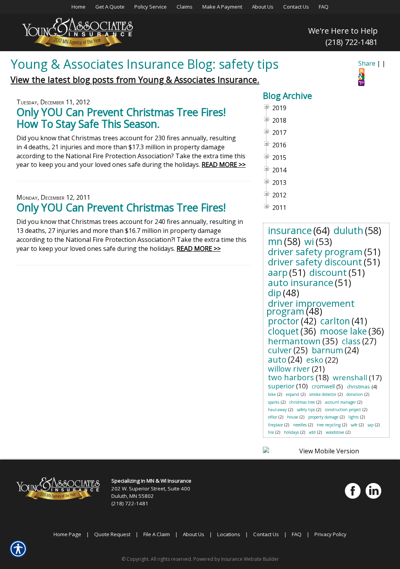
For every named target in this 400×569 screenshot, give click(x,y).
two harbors (291, 377)
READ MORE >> (224, 164)
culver (280, 350)
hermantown (294, 341)
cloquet (283, 331)
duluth (348, 230)
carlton (335, 321)
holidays (291, 432)
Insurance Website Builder (250, 559)
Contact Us (266, 534)
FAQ (297, 534)
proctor (283, 321)
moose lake (343, 331)
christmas (358, 386)
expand (292, 394)
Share (366, 63)
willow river (289, 368)
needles (300, 425)
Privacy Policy (330, 534)
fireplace (275, 425)
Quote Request (112, 534)
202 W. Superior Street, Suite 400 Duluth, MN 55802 (150, 492)
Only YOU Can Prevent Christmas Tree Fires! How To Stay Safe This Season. (121, 118)
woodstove (335, 432)
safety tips (306, 409)
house (292, 417)
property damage (323, 417)
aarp (278, 272)
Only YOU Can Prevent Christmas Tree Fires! (121, 207)
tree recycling (329, 425)
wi (309, 241)
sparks (273, 402)
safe (354, 425)
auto (277, 359)
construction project (343, 409)
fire (271, 432)
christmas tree (302, 402)
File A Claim (156, 534)
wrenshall (350, 377)
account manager (340, 402)
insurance (290, 230)
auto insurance (300, 282)
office (272, 417)
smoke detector (322, 394)
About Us (193, 534)
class (351, 341)
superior (281, 385)
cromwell (323, 386)
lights (353, 417)
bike (272, 394)
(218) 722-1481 (351, 42)
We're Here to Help (343, 30)
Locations (228, 534)
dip (274, 292)
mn (275, 241)
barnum (327, 350)
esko (314, 359)
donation (354, 394)
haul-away (277, 409)
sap (370, 425)
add (312, 432)
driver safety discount (315, 261)
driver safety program (315, 251)
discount (328, 272)
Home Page (67, 534)
